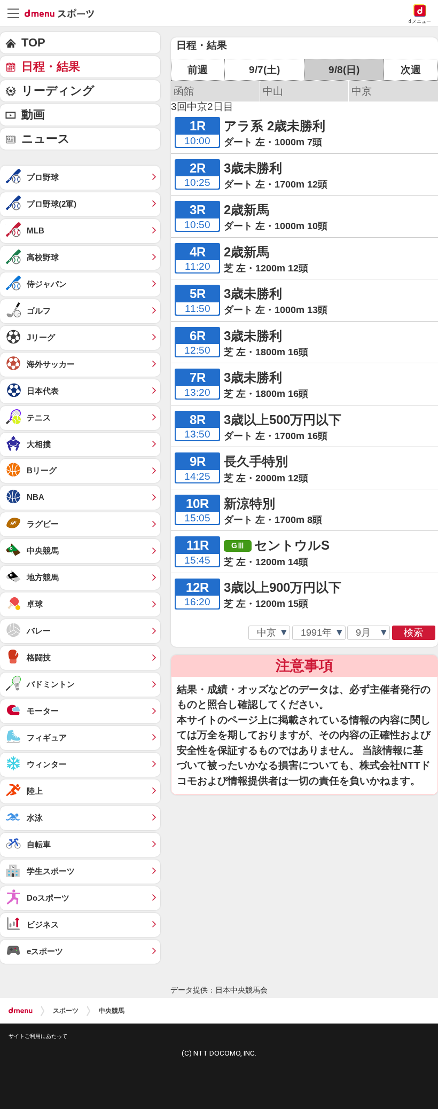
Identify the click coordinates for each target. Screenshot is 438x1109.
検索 (413, 632)
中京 (361, 91)
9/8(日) (343, 69)
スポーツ (66, 1010)
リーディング (58, 90)
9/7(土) (264, 69)
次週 (411, 69)
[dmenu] (20, 1011)
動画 (33, 114)
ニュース (45, 138)
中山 (273, 91)
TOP (33, 42)
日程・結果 (50, 66)
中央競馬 (111, 1010)
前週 (197, 69)
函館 (184, 91)
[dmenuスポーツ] (63, 12)
